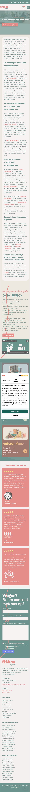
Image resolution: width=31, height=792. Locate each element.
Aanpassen (15, 415)
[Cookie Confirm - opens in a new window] (22, 375)
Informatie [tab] (24, 380)
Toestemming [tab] (6, 380)
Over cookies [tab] (15, 380)
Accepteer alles (15, 411)
